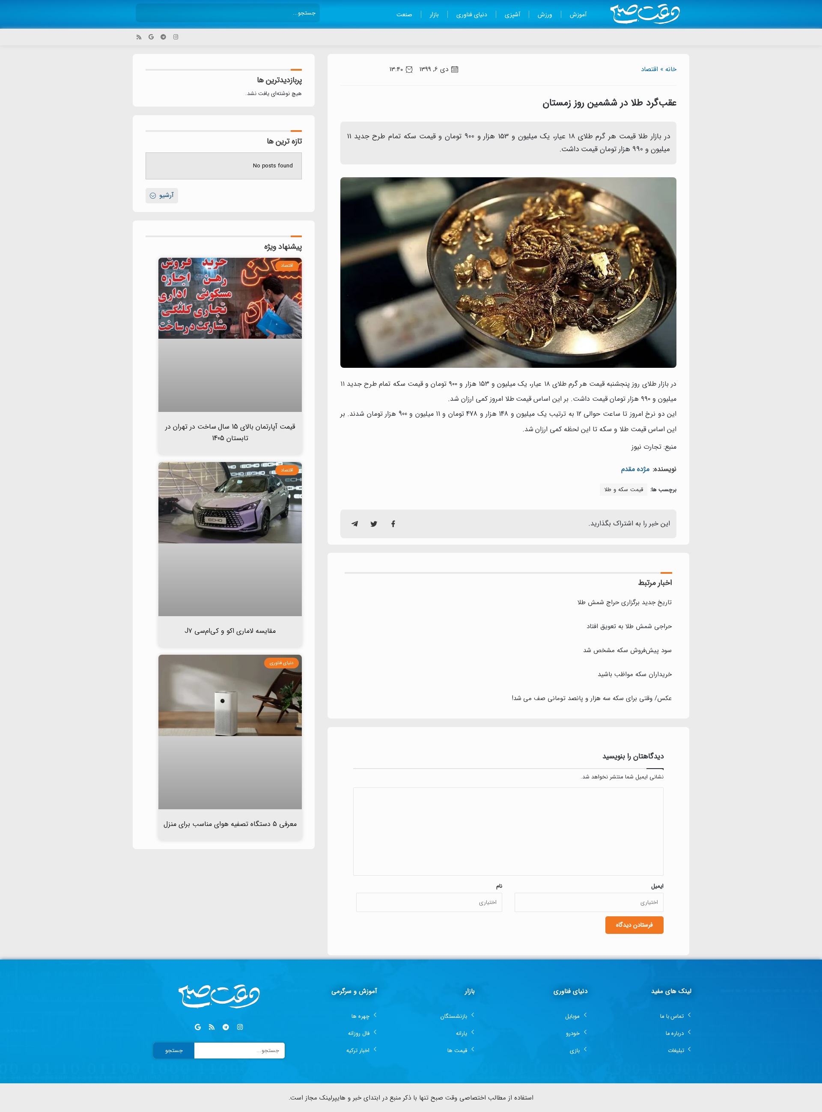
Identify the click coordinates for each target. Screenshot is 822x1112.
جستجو (174, 1050)
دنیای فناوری (471, 14)
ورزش (545, 14)
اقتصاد (649, 69)
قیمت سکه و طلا (623, 489)
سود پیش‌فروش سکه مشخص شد (627, 650)
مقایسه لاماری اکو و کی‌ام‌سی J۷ (230, 631)
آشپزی (512, 14)
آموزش (578, 14)
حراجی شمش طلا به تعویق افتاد (629, 626)
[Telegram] (163, 37)
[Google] (151, 37)
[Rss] (139, 37)
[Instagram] (176, 37)
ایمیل (657, 886)
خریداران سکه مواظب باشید (635, 674)
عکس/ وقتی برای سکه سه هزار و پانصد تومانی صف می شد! (592, 698)
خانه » (668, 69)
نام (499, 886)
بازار (434, 14)
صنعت (404, 14)
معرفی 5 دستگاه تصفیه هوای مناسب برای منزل (230, 824)
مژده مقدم (635, 469)
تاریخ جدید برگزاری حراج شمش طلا (625, 602)
